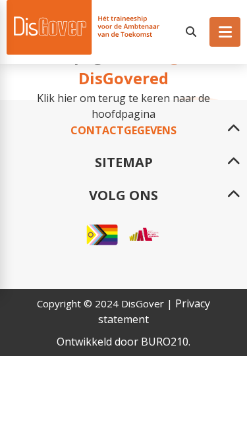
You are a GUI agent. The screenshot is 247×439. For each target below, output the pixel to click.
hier (67, 98)
